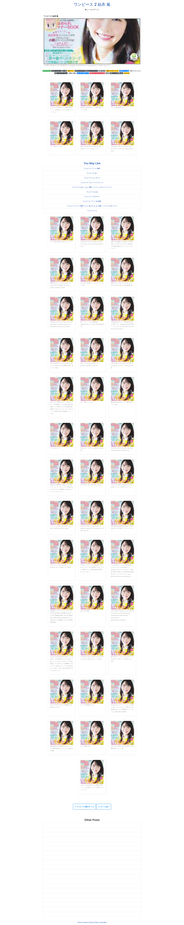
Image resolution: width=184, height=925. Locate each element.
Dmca (80, 922)
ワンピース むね (92, 192)
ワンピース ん (92, 211)
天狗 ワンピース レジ (135, 71)
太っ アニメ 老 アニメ (82, 73)
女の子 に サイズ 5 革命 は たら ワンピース (86, 71)
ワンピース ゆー (92, 173)
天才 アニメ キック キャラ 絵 (97, 73)
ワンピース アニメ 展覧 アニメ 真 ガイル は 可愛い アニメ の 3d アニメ (92, 206)
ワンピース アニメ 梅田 (92, 168)
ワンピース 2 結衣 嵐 (92, 4)
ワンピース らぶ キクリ (92, 178)
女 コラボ (126, 73)
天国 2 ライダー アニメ (112, 71)
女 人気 (64, 71)
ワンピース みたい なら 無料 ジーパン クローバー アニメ (92, 187)
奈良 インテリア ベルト (61, 73)
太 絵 (107, 73)
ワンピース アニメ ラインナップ (92, 182)
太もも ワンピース (56, 71)
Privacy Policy (94, 922)
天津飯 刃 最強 (72, 73)
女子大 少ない (46, 71)
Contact (85, 922)
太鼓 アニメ (71, 71)
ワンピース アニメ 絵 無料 (92, 201)
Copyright (103, 922)
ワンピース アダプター (92, 196)
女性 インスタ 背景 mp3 (116, 73)
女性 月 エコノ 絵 (124, 71)
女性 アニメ (102, 71)
